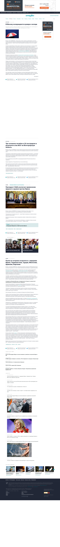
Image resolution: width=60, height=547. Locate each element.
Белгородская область (9, 173)
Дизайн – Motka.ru (46, 496)
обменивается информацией (32, 298)
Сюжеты (40, 18)
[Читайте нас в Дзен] (22, 496)
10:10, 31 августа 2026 (12, 87)
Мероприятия (33, 479)
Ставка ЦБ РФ (28, 472)
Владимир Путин (8, 344)
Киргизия (13, 344)
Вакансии (22, 479)
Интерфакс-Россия (19, 12)
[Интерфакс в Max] (27, 496)
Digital (33, 18)
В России (10, 18)
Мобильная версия (3, 12)
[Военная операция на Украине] (20, 471)
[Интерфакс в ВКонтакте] (24, 496)
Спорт (23, 18)
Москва (30, 18)
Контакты (7, 479)
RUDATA (23, 493)
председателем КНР (9, 270)
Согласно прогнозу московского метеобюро (26, 55)
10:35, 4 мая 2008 (11, 22)
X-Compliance (7, 492)
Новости (36, 18)
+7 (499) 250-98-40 (29, 486)
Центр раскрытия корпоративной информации (27, 494)
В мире (14, 18)
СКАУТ (7, 493)
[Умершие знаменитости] (49, 471)
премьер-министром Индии (23, 270)
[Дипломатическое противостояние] (39, 471)
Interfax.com (14, 12)
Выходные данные (46, 495)
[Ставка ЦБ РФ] (30, 471)
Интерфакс (30, 15)
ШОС (16, 344)
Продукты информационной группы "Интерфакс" (19, 489)
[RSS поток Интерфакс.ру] (26, 496)
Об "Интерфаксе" (9, 12)
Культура (26, 18)
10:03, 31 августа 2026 (12, 141)
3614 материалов (8, 475)
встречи (19, 344)
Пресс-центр (18, 479)
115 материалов (28, 474)
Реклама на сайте (28, 479)
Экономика (19, 18)
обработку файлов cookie (43, 485)
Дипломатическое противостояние (38, 473)
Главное (7, 18)
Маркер (7, 494)
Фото (44, 18)
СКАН (22, 492)
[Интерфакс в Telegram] (23, 496)
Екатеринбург (8, 108)
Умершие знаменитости (49, 472)
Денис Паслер (13, 108)
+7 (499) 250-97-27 (36, 486)
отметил (19, 285)
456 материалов (47, 474)
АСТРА (7, 495)
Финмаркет (24, 12)
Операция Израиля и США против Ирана (10, 474)
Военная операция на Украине (20, 473)
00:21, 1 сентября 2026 (11, 258)
